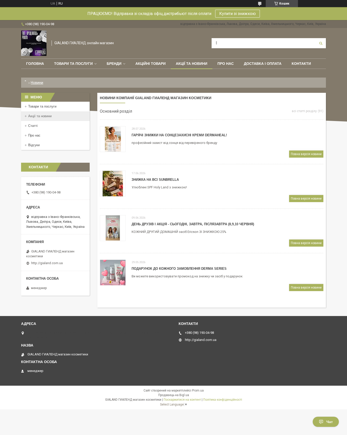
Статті (33, 126)
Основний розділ (116, 111)
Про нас (225, 64)
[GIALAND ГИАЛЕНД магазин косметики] (33, 43)
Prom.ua (198, 390)
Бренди (114, 64)
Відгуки (34, 145)
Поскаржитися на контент (182, 399)
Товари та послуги (73, 64)
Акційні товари (150, 64)
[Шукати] (321, 43)
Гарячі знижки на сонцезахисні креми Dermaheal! (179, 135)
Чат (329, 422)
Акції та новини (191, 64)
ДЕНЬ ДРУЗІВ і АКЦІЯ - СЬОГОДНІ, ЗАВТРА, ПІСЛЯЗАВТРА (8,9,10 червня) (193, 224)
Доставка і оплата (262, 64)
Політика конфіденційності (222, 399)
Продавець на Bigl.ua (173, 395)
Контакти (301, 64)
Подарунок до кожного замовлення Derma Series (179, 269)
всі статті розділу (304, 111)
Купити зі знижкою (237, 13)
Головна (35, 64)
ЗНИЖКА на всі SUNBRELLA (155, 180)
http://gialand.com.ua (47, 263)
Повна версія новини (306, 154)
